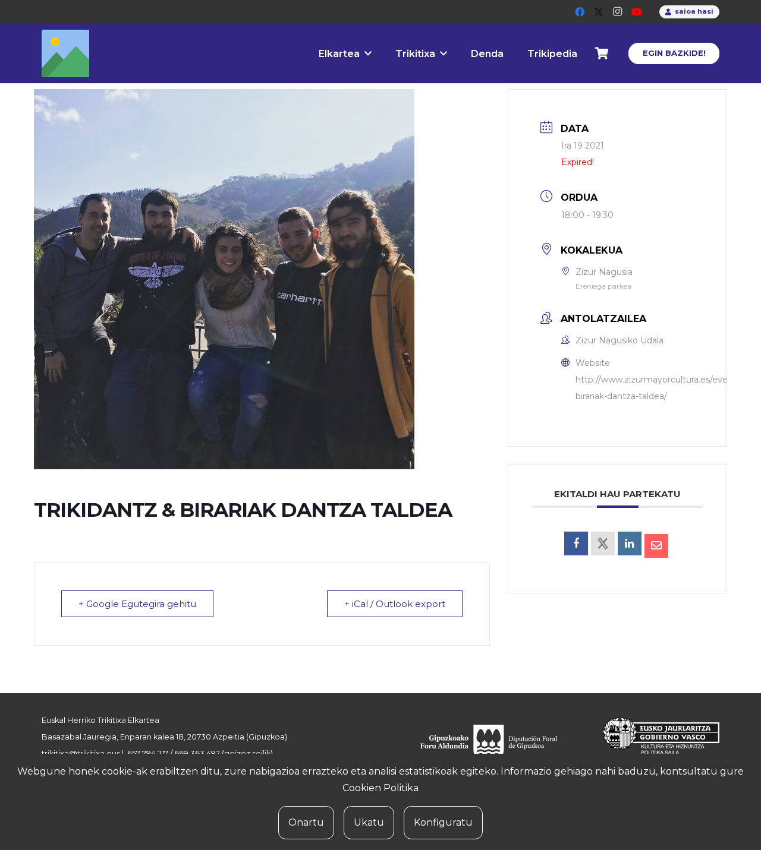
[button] (368, 53)
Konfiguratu (443, 822)
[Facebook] (579, 11)
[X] (598, 11)
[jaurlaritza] (652, 743)
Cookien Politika (380, 788)
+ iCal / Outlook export (394, 603)
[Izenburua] (65, 53)
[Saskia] (602, 53)
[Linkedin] (629, 543)
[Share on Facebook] (576, 543)
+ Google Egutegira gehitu (137, 603)
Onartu (306, 822)
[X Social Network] (603, 543)
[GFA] (497, 743)
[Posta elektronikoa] (656, 546)
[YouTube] (636, 11)
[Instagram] (617, 11)
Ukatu (369, 822)
